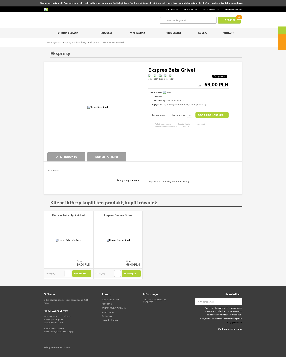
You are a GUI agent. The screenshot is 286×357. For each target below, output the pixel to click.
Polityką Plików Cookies (126, 3)
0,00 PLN (229, 20)
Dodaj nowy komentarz (129, 180)
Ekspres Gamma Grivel (118, 215)
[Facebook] (240, 334)
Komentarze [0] (106, 156)
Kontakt (228, 33)
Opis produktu (66, 156)
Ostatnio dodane (110, 320)
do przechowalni (159, 115)
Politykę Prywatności (234, 323)
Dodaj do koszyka (211, 115)
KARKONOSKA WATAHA (114, 308)
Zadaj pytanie (184, 124)
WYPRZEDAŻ (137, 33)
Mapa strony (108, 312)
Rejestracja (190, 9)
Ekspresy (94, 42)
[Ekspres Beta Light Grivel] (68, 240)
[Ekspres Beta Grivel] (97, 107)
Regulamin (107, 304)
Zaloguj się (172, 9)
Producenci (173, 33)
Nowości (106, 33)
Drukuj (186, 127)
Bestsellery (107, 316)
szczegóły (50, 273)
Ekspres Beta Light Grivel (68, 215)
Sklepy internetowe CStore (57, 347)
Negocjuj (201, 124)
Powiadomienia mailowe (166, 127)
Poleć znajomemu (163, 124)
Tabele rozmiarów (110, 299)
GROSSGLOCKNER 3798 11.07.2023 (154, 300)
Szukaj (202, 33)
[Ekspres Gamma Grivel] (118, 240)
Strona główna (67, 33)
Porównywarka (233, 9)
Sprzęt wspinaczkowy (75, 42)
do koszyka (80, 273)
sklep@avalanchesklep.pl (62, 331)
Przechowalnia (211, 9)
